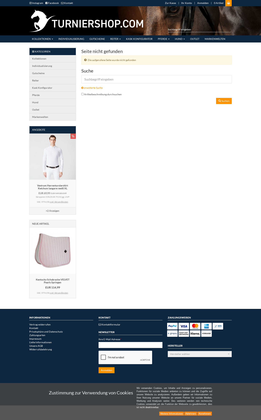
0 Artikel (219, 2)
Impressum (35, 338)
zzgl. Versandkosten (59, 201)
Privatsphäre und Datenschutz (46, 331)
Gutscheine (97, 38)
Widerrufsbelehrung (40, 349)
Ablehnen (190, 413)
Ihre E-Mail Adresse (110, 339)
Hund (179, 38)
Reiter (114, 38)
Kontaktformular (110, 324)
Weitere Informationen (171, 413)
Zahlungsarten (37, 335)
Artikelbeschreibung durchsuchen (103, 94)
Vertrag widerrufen (40, 324)
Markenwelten (215, 38)
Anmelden (203, 2)
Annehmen (205, 413)
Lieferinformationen (40, 342)
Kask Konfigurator (139, 38)
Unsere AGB (36, 345)
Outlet (194, 38)
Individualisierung (71, 38)
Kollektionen (41, 38)
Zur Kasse (170, 2)
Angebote (38, 129)
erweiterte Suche (93, 87)
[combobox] (200, 354)
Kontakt (33, 328)
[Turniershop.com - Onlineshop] (85, 20)
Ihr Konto (186, 2)
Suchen (225, 100)
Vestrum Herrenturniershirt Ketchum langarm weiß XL (52, 187)
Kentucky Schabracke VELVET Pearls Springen (52, 281)
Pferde (163, 38)
